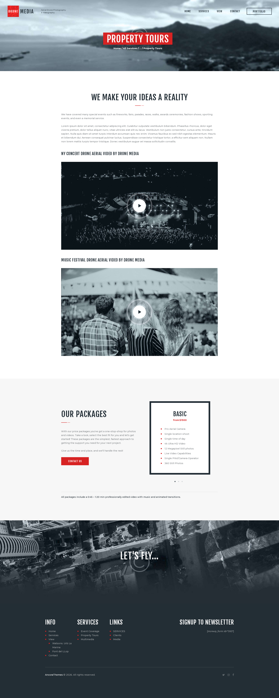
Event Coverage (90, 631)
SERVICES (119, 631)
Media (116, 639)
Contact (53, 655)
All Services (130, 48)
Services (53, 635)
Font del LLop (60, 651)
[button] (175, 481)
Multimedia (87, 639)
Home (117, 48)
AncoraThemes (54, 674)
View (51, 639)
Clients (117, 635)
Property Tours (89, 635)
